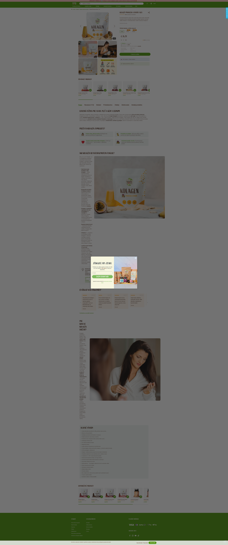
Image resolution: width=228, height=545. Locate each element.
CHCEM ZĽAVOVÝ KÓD (102, 277)
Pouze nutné (145, 542)
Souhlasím (152, 542)
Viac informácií (140, 542)
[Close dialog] (136, 258)
